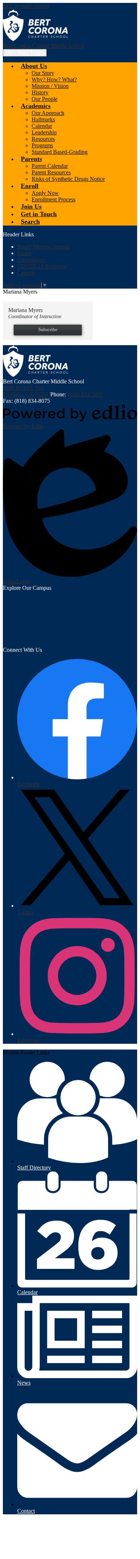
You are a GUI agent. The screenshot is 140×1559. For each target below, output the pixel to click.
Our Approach (48, 113)
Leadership (44, 132)
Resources (43, 139)
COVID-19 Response (42, 266)
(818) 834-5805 (85, 394)
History (40, 92)
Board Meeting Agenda (43, 247)
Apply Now (45, 193)
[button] (34, 66)
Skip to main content (26, 6)
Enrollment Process (53, 199)
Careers (25, 273)
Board (24, 253)
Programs (42, 145)
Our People (44, 99)
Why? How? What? (54, 79)
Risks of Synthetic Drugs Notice (68, 179)
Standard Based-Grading (60, 152)
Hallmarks (43, 119)
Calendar (42, 126)
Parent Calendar (50, 166)
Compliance (31, 260)
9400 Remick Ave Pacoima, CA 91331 (26, 391)
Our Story (43, 73)
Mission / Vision (50, 86)
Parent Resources (51, 172)
